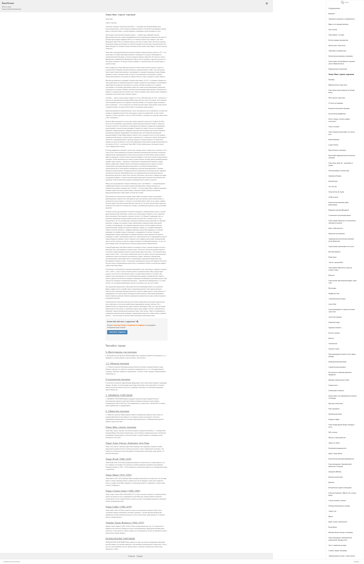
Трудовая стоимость (334, 328)
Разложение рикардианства (337, 448)
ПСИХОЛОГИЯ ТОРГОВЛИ (120, 538)
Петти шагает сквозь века (336, 98)
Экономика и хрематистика (337, 51)
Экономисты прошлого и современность (341, 19)
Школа (330, 516)
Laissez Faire (332, 304)
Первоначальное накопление (337, 69)
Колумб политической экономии (339, 108)
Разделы (140, 556)
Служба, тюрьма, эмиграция (337, 550)
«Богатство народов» (335, 317)
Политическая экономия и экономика (340, 56)
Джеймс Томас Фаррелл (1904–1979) (125, 522)
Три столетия (332, 29)
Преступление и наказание (337, 150)
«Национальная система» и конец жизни (341, 556)
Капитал (331, 338)
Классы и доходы (334, 333)
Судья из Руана (333, 145)
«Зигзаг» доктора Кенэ (335, 262)
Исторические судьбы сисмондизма (339, 488)
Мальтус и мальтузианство (337, 437)
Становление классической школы (339, 215)
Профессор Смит (333, 293)
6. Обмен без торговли (117, 411)
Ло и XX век (332, 186)
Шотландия (332, 288)
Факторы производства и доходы (339, 506)
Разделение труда (334, 322)
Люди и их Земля (334, 443)
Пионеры (331, 79)
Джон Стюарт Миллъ (335, 453)
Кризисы (331, 482)
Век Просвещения (334, 252)
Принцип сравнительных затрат (338, 380)
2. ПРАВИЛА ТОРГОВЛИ (119, 395)
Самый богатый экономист (337, 367)
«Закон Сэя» (332, 511)
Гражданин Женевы (334, 472)
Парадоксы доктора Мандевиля (338, 210)
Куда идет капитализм (335, 403)
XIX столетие (332, 432)
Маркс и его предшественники (338, 24)
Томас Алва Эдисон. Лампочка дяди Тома (127, 442)
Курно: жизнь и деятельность (337, 522)
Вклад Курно (332, 527)
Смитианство (332, 343)
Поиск (344, 2)
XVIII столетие (333, 197)
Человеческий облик (335, 414)
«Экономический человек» (337, 299)
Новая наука (332, 257)
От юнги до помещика (335, 103)
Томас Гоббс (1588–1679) (119, 506)
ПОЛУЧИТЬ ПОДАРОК (117, 332)
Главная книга (333, 385)
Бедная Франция (333, 139)
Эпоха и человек (333, 127)
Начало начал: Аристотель (336, 45)
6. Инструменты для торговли (121, 351)
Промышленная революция (337, 362)
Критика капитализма (335, 477)
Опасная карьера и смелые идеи (338, 171)
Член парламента (334, 409)
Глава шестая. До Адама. (336, 192)
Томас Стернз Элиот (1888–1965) (123, 490)
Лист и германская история (337, 545)
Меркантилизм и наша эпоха (337, 85)
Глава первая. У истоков (336, 35)
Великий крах (333, 181)
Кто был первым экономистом (338, 40)
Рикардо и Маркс (334, 419)
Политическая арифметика (337, 114)
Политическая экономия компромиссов (341, 459)
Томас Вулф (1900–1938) (119, 458)
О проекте (131, 556)
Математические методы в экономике (340, 532)
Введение (331, 14)
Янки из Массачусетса (335, 228)
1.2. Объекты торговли (117, 363)
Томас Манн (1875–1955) (119, 474)
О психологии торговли (118, 379)
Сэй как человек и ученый (337, 500)
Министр (331, 275)
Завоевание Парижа (334, 176)
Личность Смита (333, 349)
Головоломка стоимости (336, 390)
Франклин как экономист (336, 233)
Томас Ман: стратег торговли (121, 427)
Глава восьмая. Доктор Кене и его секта (341, 246)
